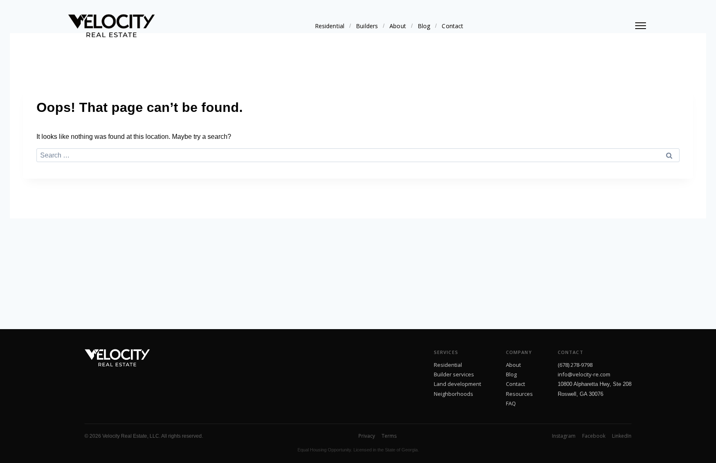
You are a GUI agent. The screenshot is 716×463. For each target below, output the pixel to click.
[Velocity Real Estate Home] (111, 25)
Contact (452, 26)
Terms (389, 435)
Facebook (593, 435)
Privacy (366, 435)
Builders (367, 26)
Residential (330, 26)
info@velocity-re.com (584, 374)
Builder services (454, 374)
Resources (519, 394)
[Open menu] (640, 25)
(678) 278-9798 (575, 364)
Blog (424, 26)
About (397, 26)
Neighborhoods (453, 394)
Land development (457, 384)
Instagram (564, 435)
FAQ (511, 403)
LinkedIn (621, 435)
